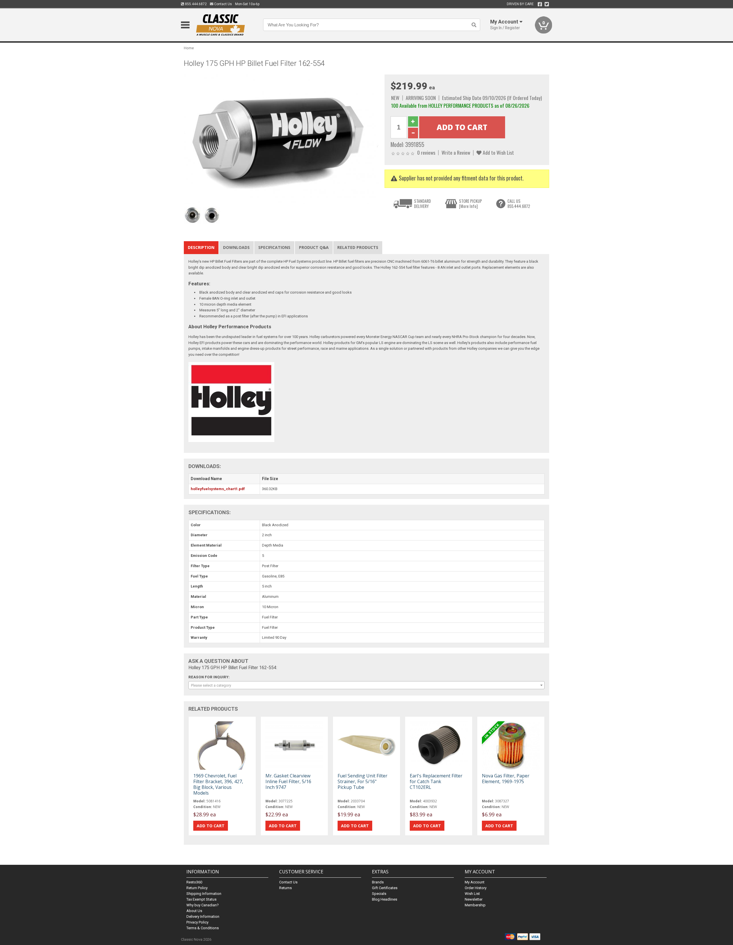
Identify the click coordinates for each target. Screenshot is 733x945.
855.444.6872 (195, 4)
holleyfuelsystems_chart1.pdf (218, 489)
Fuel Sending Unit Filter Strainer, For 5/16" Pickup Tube (362, 781)
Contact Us (222, 4)
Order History (475, 888)
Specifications (274, 247)
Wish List (472, 893)
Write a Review (456, 152)
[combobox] (366, 685)
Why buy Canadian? (202, 905)
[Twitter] (547, 4)
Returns (285, 888)
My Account (474, 882)
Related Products (357, 247)
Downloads (236, 247)
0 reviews (426, 152)
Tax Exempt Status (201, 899)
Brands (378, 882)
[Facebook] (540, 4)
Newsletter (473, 899)
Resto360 (194, 882)
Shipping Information (203, 893)
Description (201, 247)
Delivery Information (202, 916)
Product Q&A (314, 247)
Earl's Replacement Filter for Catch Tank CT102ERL (436, 781)
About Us (194, 911)
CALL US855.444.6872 (518, 203)
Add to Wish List (498, 152)
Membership (475, 905)
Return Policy (197, 888)
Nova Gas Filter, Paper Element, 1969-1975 (505, 779)
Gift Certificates (384, 888)
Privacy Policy (197, 922)
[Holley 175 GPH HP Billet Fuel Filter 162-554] (281, 139)
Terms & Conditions (202, 928)
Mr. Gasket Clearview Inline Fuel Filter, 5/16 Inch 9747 (288, 781)
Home (189, 48)
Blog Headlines (384, 899)
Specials (379, 893)
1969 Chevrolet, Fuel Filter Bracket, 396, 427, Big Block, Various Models (218, 784)
